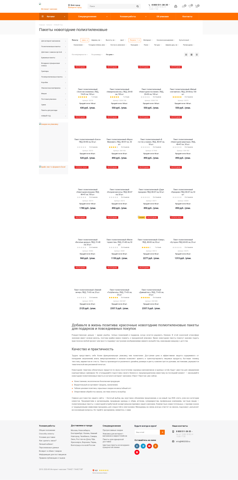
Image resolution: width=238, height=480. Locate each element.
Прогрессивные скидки (113, 430)
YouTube (149, 446)
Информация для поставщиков (52, 454)
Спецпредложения (112, 426)
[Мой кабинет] (175, 6)
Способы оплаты (46, 434)
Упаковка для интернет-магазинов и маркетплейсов (115, 435)
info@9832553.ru (183, 441)
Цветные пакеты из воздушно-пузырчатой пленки (116, 446)
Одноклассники (155, 446)
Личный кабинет (46, 444)
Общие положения (47, 430)
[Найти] (138, 6)
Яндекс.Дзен (136, 452)
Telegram (143, 446)
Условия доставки (47, 437)
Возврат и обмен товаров (50, 451)
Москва (74, 430)
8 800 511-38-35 (160, 5)
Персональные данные (49, 447)
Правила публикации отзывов (52, 458)
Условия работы (47, 426)
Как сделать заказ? (48, 441)
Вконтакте (136, 446)
